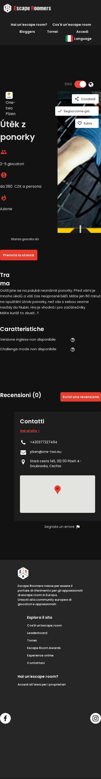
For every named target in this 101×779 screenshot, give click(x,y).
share (76, 99)
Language (83, 38)
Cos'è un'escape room (71, 24)
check (60, 111)
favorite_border (79, 123)
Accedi (82, 31)
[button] (57, 490)
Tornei (52, 31)
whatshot (3, 197)
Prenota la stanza (18, 255)
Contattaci (36, 663)
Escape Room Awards (44, 648)
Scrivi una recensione (80, 397)
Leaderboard (37, 633)
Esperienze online (40, 655)
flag (78, 527)
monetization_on (3, 175)
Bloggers (27, 31)
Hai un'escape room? (29, 24)
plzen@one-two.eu (45, 451)
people (3, 152)
